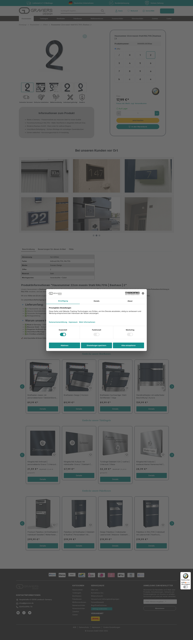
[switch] (185, 587)
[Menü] (189, 573)
